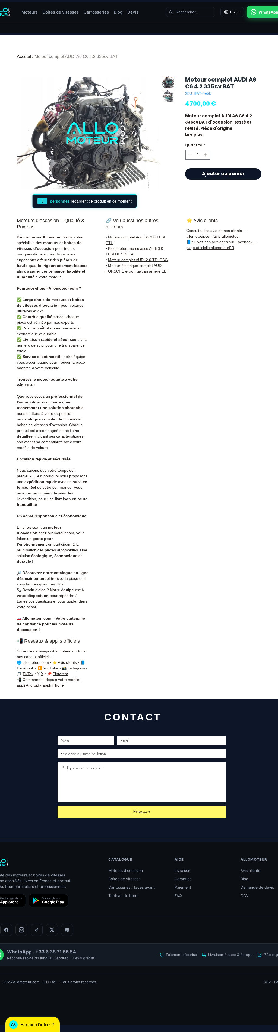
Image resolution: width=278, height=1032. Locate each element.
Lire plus (194, 134)
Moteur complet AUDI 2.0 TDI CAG (138, 260)
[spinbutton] (198, 154)
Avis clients (67, 662)
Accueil (24, 56)
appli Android (28, 685)
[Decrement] (189, 154)
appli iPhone (53, 685)
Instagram (76, 668)
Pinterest (60, 674)
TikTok (28, 674)
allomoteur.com (36, 662)
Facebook (25, 668)
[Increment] (206, 154)
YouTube (50, 668)
